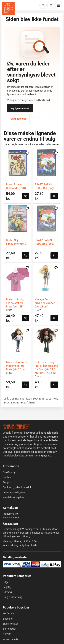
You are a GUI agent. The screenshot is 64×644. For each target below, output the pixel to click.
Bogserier (8, 618)
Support (7, 482)
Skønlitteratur (10, 623)
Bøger (6, 582)
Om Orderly (9, 472)
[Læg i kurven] (25, 196)
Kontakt (7, 477)
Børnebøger (9, 628)
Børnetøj (7, 592)
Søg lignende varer (20, 108)
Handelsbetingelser (13, 497)
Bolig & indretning (12, 597)
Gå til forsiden (18, 118)
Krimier (7, 633)
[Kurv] (50, 5)
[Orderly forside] (8, 8)
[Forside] (16, 427)
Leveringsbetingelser (14, 492)
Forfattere (8, 613)
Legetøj (7, 587)
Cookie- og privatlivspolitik (17, 487)
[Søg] (43, 5)
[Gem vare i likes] (27, 153)
